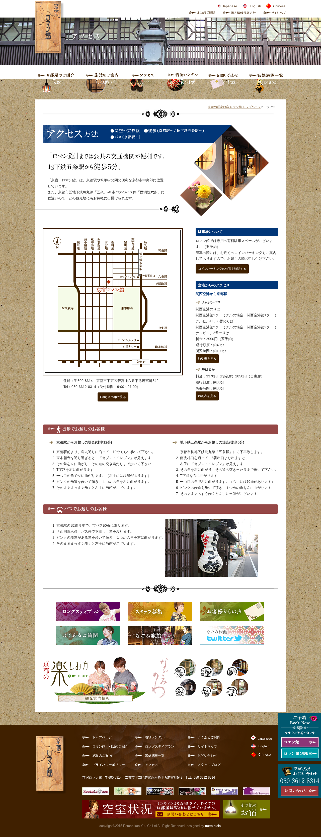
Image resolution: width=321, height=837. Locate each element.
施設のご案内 (102, 755)
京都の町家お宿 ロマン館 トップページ (234, 107)
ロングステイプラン (159, 746)
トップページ (102, 737)
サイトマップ (207, 746)
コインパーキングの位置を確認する (222, 268)
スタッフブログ (209, 765)
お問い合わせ (207, 755)
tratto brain (213, 826)
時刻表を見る (207, 358)
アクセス (151, 765)
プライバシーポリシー (108, 765)
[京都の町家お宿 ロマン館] (51, 791)
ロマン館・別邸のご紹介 (110, 746)
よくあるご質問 (209, 737)
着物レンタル (155, 737)
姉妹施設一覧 (155, 755)
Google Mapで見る (113, 397)
